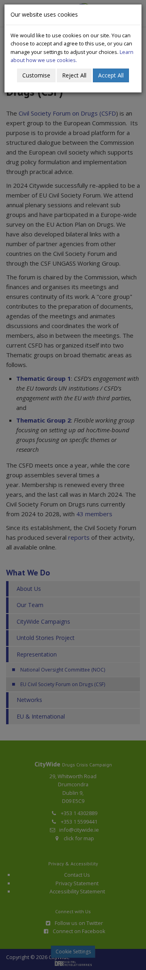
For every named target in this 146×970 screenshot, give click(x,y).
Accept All (111, 75)
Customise (36, 75)
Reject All (74, 75)
